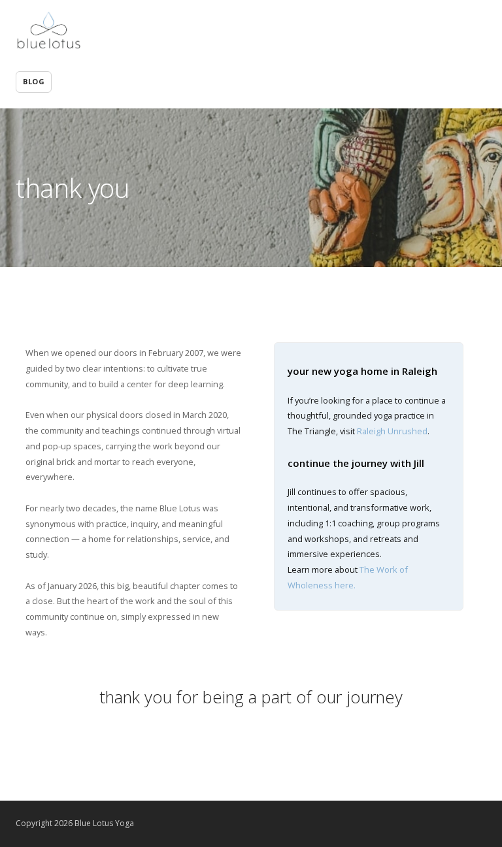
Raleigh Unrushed (392, 431)
